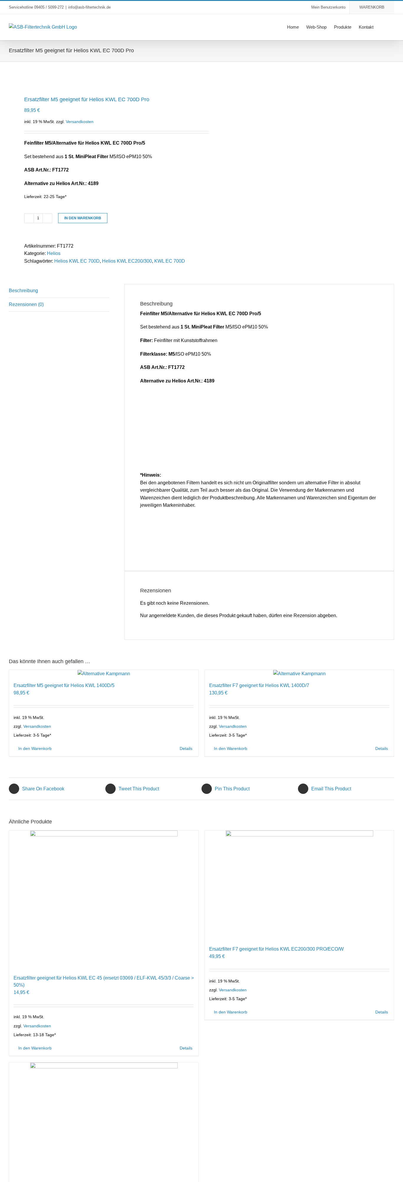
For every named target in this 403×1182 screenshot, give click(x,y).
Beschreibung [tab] (23, 290)
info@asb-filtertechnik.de (89, 7)
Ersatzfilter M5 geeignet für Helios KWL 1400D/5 (64, 685)
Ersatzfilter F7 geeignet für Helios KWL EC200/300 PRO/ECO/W (276, 949)
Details (186, 748)
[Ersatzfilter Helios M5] (101, 77)
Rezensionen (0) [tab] (26, 304)
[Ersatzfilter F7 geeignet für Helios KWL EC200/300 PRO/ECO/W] (299, 885)
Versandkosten (80, 121)
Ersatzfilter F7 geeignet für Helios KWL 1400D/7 (259, 685)
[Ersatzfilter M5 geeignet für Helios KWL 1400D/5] (103, 674)
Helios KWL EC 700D (77, 261)
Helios (53, 253)
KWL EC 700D (169, 261)
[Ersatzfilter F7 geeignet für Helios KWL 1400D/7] (299, 674)
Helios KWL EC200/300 (127, 261)
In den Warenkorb (82, 218)
